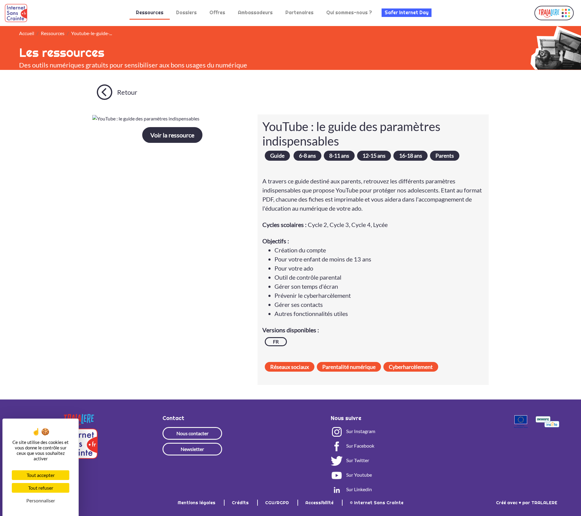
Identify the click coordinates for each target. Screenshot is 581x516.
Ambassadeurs (255, 12)
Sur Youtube (358, 475)
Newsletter (192, 449)
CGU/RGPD (277, 502)
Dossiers (186, 12)
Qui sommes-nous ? (349, 12)
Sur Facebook (359, 446)
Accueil (26, 33)
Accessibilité (320, 502)
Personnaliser (40, 500)
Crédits (241, 502)
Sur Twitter (357, 460)
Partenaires (299, 12)
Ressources (149, 12)
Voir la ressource (172, 135)
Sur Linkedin (358, 489)
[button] (554, 13)
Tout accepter (41, 475)
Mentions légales (197, 502)
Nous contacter (192, 433)
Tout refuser (40, 488)
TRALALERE (544, 502)
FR (276, 341)
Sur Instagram (360, 431)
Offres (217, 12)
